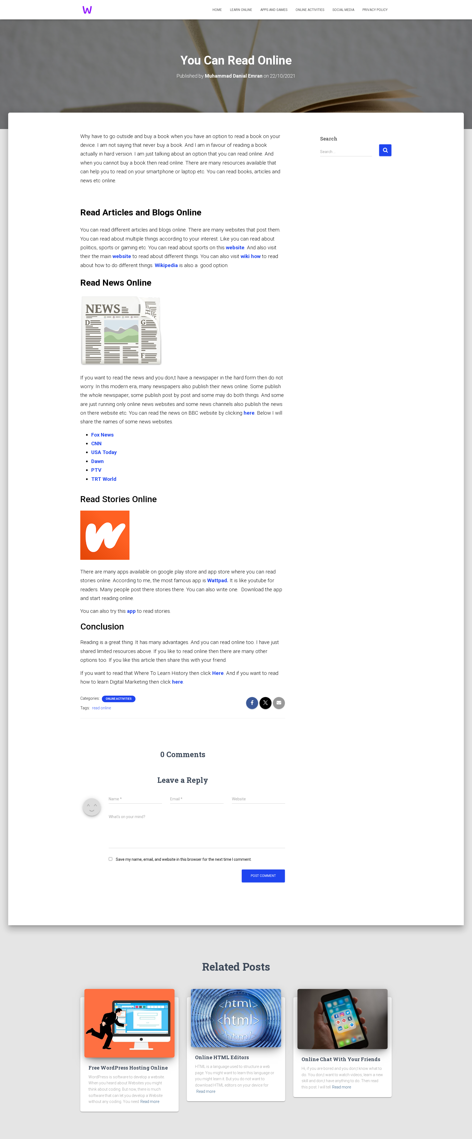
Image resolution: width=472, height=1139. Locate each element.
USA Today (104, 452)
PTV (96, 470)
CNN (96, 444)
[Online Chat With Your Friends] (342, 1019)
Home (217, 10)
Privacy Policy (375, 10)
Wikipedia (166, 265)
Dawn (97, 461)
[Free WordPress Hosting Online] (129, 1023)
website (235, 248)
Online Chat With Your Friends (341, 1059)
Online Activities (310, 10)
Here (218, 673)
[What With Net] (87, 10)
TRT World (103, 479)
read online (101, 708)
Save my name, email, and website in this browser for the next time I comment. (184, 859)
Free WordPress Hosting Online (128, 1067)
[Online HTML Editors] (236, 1017)
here (249, 413)
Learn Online (241, 10)
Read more (149, 1101)
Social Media (343, 10)
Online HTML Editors (222, 1057)
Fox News (102, 435)
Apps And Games (273, 10)
